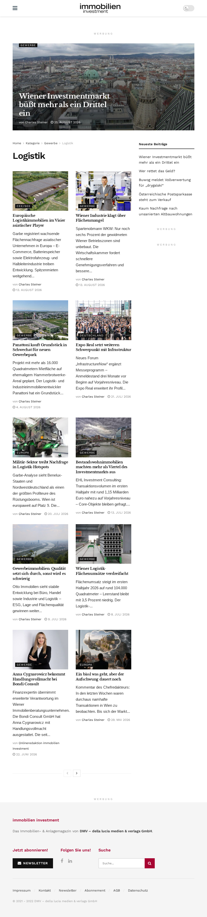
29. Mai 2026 (120, 720)
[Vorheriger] (67, 773)
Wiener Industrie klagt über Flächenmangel (100, 218)
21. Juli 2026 (120, 396)
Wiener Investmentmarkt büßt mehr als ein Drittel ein (64, 104)
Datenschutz (138, 890)
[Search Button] (150, 863)
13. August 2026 (28, 290)
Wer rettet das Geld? (157, 171)
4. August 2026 (27, 407)
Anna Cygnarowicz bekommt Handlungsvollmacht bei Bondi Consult (39, 679)
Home (17, 143)
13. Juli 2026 (120, 512)
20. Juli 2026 (57, 514)
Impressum (22, 890)
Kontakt (45, 890)
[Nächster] (77, 773)
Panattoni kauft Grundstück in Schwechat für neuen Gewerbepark (40, 350)
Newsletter (67, 890)
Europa (23, 452)
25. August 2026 (66, 122)
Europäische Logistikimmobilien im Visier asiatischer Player (39, 220)
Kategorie (33, 143)
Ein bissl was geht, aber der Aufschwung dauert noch (100, 677)
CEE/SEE (24, 206)
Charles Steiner (36, 122)
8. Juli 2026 (120, 614)
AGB (116, 890)
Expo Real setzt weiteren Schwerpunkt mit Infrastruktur (103, 347)
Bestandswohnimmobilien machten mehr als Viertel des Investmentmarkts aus (101, 467)
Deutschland (92, 335)
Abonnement (95, 890)
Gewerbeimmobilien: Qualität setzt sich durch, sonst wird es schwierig (39, 573)
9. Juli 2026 (56, 619)
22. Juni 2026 (26, 754)
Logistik (67, 143)
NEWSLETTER (35, 863)
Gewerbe (28, 45)
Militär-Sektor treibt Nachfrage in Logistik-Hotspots (40, 464)
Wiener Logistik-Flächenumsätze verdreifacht (102, 571)
